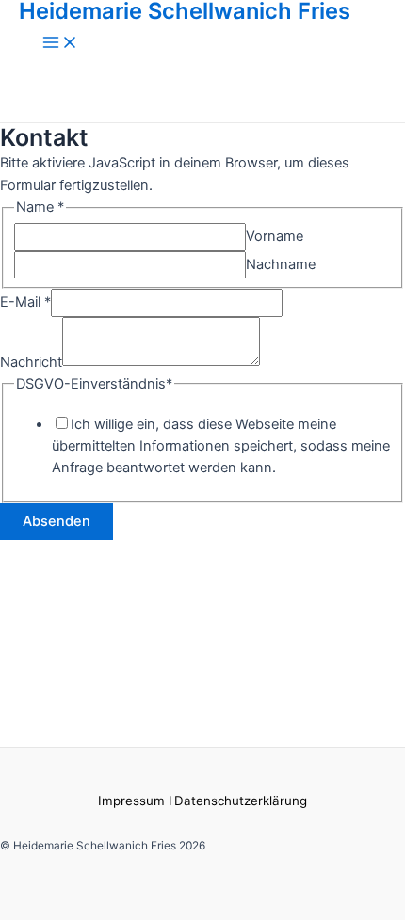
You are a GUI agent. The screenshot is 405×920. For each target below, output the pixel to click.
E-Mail (25, 301)
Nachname (281, 264)
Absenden (56, 521)
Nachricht (31, 361)
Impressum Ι (135, 800)
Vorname (274, 236)
